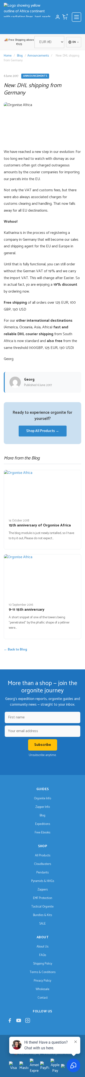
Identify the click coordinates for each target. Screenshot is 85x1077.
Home (8, 55)
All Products (42, 855)
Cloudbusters (42, 864)
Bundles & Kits (42, 915)
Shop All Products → (42, 431)
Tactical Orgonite (42, 906)
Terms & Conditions (42, 972)
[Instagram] (27, 1022)
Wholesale (42, 989)
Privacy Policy (42, 980)
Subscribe (42, 745)
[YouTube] (18, 1022)
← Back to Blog (15, 649)
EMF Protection (42, 898)
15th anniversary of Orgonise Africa (40, 525)
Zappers (43, 889)
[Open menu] (76, 17)
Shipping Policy (42, 963)
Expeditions (42, 824)
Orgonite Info (42, 798)
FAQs (42, 955)
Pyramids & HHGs (42, 881)
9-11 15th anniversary (26, 609)
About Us (42, 946)
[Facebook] (9, 1022)
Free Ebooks (42, 832)
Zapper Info (42, 807)
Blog (20, 55)
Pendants (42, 872)
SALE (42, 923)
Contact (43, 997)
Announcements (38, 55)
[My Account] (57, 17)
